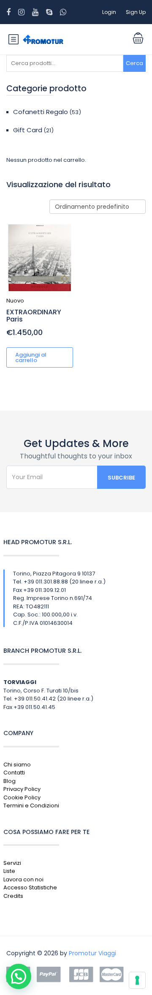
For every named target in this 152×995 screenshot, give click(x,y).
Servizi (12, 863)
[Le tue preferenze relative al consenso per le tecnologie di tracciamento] (137, 980)
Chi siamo (17, 765)
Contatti (14, 773)
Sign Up (136, 12)
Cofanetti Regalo (40, 111)
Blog (9, 781)
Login (109, 12)
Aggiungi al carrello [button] (30, 357)
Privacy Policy (22, 789)
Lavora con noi (23, 879)
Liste (9, 871)
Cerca (134, 63)
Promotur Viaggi (92, 953)
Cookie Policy (22, 797)
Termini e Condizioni (31, 805)
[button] (18, 976)
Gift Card (27, 129)
